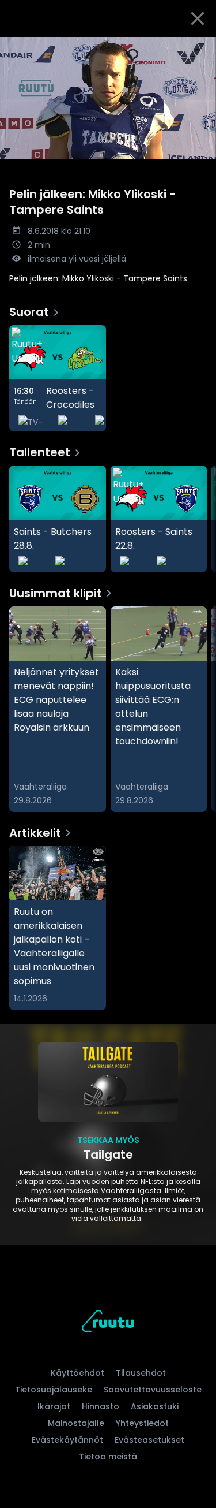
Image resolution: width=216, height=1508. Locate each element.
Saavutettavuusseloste (153, 1389)
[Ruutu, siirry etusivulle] (108, 1323)
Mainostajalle (76, 1423)
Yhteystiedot (142, 1423)
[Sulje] (197, 18)
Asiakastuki (155, 1406)
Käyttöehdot (77, 1373)
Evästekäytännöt (67, 1440)
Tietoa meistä (108, 1456)
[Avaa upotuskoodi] (200, 46)
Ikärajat (53, 1406)
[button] (108, 98)
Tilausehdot (141, 1373)
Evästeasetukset (149, 1440)
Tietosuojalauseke (53, 1389)
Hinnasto (100, 1406)
